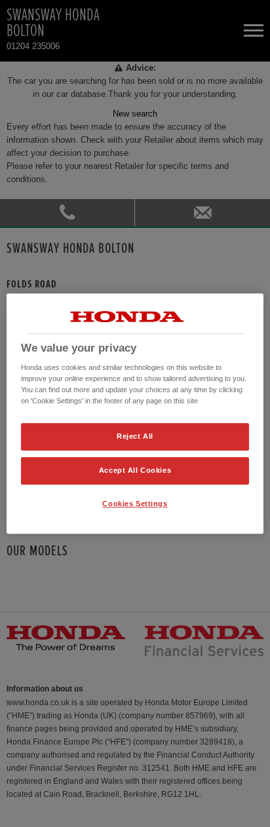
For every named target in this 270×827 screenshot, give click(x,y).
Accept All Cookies (135, 470)
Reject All (135, 437)
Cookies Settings (134, 503)
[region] (135, 413)
